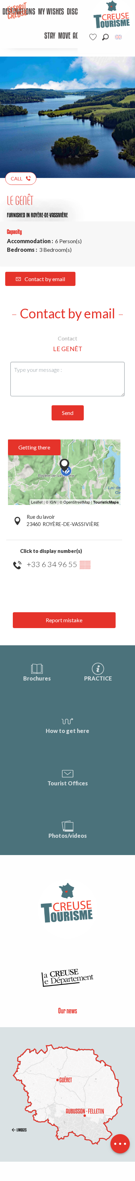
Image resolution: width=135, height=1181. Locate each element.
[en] (118, 37)
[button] (105, 37)
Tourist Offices (67, 783)
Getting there (34, 447)
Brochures (37, 678)
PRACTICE (98, 678)
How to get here (67, 730)
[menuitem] (51, 12)
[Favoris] (93, 37)
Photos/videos (67, 835)
